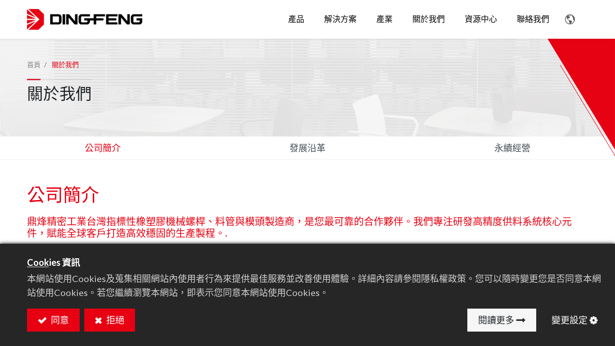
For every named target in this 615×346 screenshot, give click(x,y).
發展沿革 (307, 147)
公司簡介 (103, 147)
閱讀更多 (496, 319)
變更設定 (570, 319)
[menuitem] (340, 19)
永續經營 (512, 147)
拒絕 (114, 319)
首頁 (34, 64)
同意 (59, 319)
